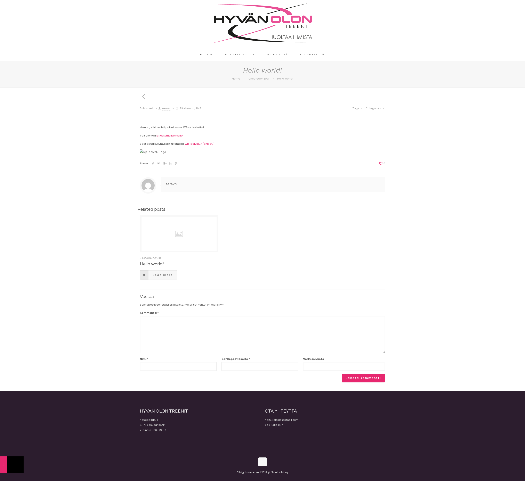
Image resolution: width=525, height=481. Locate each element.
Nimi (144, 359)
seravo (166, 108)
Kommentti (149, 313)
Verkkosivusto (313, 359)
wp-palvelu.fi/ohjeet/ (199, 144)
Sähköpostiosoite (235, 359)
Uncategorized (259, 79)
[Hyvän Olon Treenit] (262, 24)
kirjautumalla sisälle (169, 136)
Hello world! (152, 264)
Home (236, 79)
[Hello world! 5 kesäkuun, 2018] (12, 464)
